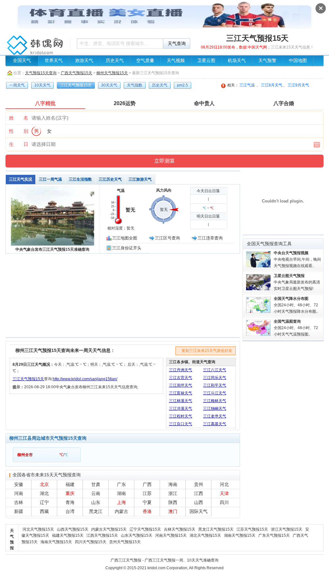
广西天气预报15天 (76, 73)
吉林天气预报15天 (179, 529)
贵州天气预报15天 (125, 542)
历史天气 (115, 60)
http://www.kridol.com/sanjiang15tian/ (85, 379)
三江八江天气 (214, 370)
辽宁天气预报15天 (145, 529)
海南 (172, 484)
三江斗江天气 (214, 393)
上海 (121, 502)
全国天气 (22, 60)
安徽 (18, 484)
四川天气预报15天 (90, 542)
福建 (70, 484)
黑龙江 (95, 511)
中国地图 (298, 60)
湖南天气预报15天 (239, 535)
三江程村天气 (180, 416)
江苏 (147, 493)
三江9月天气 (298, 85)
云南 (95, 493)
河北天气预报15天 (38, 529)
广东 (121, 484)
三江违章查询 (210, 238)
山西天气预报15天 (72, 529)
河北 (224, 484)
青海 (70, 502)
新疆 (18, 511)
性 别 (18, 131)
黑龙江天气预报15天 (216, 529)
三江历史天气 (110, 179)
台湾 (70, 511)
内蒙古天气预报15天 (109, 529)
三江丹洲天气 (180, 370)
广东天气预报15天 (274, 535)
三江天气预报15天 (28, 379)
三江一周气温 (50, 179)
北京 (44, 484)
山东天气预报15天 (136, 535)
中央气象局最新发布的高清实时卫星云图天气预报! (297, 282)
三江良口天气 (180, 424)
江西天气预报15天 (102, 535)
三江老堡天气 (214, 416)
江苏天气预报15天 (252, 529)
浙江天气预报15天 (286, 529)
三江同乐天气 (214, 377)
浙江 (172, 493)
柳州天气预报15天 (112, 73)
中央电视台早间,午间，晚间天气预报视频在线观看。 (297, 259)
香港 (147, 511)
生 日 (18, 144)
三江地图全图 (124, 238)
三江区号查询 (167, 238)
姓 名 (18, 118)
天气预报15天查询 (41, 73)
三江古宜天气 (180, 377)
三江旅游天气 (140, 179)
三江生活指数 (80, 179)
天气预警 (267, 60)
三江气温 (247, 85)
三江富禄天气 (180, 393)
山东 (95, 502)
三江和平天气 (214, 385)
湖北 (44, 493)
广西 (147, 484)
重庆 (70, 493)
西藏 (44, 511)
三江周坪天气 (180, 385)
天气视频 (176, 60)
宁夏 (147, 502)
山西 (198, 502)
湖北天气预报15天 (205, 535)
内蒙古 (121, 511)
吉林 (18, 502)
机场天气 (237, 60)
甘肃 (95, 484)
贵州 (198, 484)
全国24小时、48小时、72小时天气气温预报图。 (296, 328)
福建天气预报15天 (68, 535)
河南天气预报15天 (171, 535)
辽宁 (44, 502)
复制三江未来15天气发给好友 (207, 350)
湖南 (121, 493)
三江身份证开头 (126, 248)
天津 (224, 493)
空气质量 (145, 60)
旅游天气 (84, 60)
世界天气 (54, 60)
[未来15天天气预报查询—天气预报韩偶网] (36, 46)
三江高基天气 (214, 424)
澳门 (172, 511)
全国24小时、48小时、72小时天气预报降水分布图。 (297, 305)
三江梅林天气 (214, 401)
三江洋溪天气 (180, 408)
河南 (18, 493)
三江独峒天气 (214, 408)
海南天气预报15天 (56, 542)
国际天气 (199, 511)
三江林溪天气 (180, 401)
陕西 (172, 502)
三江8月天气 (271, 85)
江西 (198, 493)
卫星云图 (206, 60)
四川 (224, 502)
